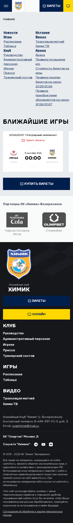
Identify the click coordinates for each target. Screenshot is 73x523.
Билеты (53, 6)
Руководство (13, 55)
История (43, 33)
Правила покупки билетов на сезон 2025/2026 (48, 82)
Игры (8, 37)
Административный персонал (26, 339)
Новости (11, 33)
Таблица (10, 46)
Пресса (9, 73)
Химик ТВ (42, 46)
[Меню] (6, 6)
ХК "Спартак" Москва (19, 436)
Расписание (13, 41)
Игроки (9, 68)
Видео (41, 37)
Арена (41, 50)
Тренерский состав (18, 77)
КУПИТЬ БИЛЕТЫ (38, 184)
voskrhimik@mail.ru (25, 426)
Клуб (7, 50)
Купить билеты (35, 140)
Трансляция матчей (50, 41)
